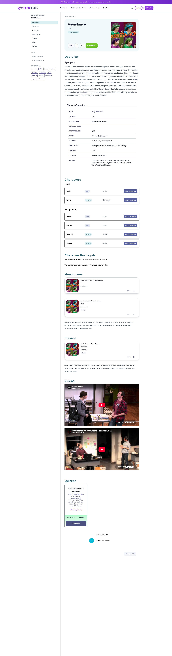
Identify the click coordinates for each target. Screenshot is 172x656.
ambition (34, 75)
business (52, 69)
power (46, 69)
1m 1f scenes (40, 79)
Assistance (84, 286)
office (40, 69)
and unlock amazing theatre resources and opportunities (86, 2)
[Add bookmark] (133, 290)
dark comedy (48, 75)
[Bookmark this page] (77, 45)
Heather (83, 283)
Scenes (34, 38)
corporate (34, 69)
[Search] (132, 8)
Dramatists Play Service (99, 155)
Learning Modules (38, 60)
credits (104, 265)
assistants (34, 72)
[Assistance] (72, 285)
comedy (41, 75)
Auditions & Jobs (37, 56)
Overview (35, 22)
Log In (139, 8)
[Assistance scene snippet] (72, 350)
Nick (82, 346)
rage (33, 79)
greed (49, 72)
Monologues (36, 34)
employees (42, 72)
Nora (85, 346)
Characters (35, 26)
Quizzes (34, 46)
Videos (34, 42)
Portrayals (35, 30)
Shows (66, 16)
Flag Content (131, 553)
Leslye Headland (73, 32)
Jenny (83, 303)
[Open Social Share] (82, 45)
